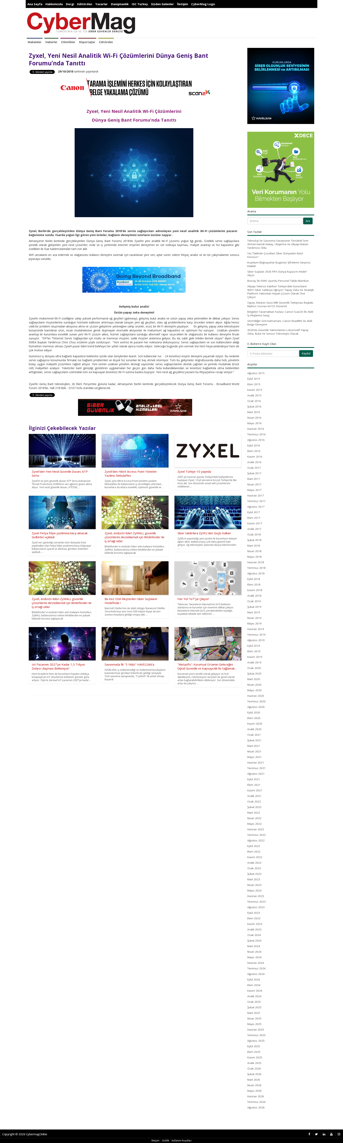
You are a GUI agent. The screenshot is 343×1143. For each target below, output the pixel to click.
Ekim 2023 (253, 918)
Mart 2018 (253, 545)
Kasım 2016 (254, 456)
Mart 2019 (253, 612)
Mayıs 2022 (254, 824)
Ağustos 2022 (256, 840)
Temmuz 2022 (256, 835)
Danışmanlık (120, 4)
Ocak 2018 (254, 534)
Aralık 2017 (254, 529)
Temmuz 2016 (256, 434)
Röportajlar (87, 42)
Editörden (84, 4)
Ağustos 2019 (256, 640)
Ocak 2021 (254, 735)
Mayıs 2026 (254, 1091)
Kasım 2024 (254, 990)
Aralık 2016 (254, 462)
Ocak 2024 (254, 935)
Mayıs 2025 (254, 1024)
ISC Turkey (140, 4)
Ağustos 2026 (256, 1107)
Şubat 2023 (254, 874)
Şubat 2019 (254, 607)
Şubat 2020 (254, 673)
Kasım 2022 (254, 857)
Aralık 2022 (254, 862)
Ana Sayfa (34, 4)
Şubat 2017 (254, 473)
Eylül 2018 (253, 579)
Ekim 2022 (253, 851)
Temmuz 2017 (256, 501)
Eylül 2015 (253, 378)
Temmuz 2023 (256, 901)
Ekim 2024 (253, 985)
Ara (308, 221)
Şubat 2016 (254, 406)
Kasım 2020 (254, 723)
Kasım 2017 (254, 523)
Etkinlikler (68, 42)
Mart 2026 (253, 1079)
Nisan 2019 (254, 618)
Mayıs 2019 (254, 623)
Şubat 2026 (254, 1074)
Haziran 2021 (255, 762)
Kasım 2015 (254, 390)
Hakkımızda (54, 4)
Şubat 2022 (254, 807)
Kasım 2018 (254, 590)
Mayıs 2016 (254, 423)
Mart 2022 (253, 812)
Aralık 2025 (254, 1063)
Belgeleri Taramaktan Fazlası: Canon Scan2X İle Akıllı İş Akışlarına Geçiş (280, 313)
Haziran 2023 (255, 896)
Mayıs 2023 (254, 890)
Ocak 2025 (254, 1002)
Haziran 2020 (255, 696)
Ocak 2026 (254, 1068)
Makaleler (34, 42)
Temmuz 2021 (256, 768)
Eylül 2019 (253, 645)
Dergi (70, 4)
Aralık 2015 (254, 395)
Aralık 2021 (254, 796)
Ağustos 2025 (256, 1040)
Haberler (51, 42)
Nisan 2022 (254, 818)
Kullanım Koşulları (182, 1140)
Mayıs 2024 (254, 957)
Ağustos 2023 (256, 907)
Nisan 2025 (254, 1018)
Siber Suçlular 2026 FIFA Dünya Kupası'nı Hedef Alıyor (276, 273)
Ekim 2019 (253, 651)
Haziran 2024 (255, 963)
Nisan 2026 (254, 1085)
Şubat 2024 (254, 940)
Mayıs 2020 (254, 690)
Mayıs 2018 (254, 556)
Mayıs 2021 (254, 757)
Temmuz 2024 (256, 968)
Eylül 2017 (253, 512)
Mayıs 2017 (254, 490)
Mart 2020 (253, 679)
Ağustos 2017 (256, 506)
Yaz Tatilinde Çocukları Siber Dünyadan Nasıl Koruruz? (275, 255)
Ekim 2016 (253, 451)
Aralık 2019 (254, 662)
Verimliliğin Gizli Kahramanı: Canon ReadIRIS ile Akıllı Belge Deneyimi (279, 322)
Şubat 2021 (254, 740)
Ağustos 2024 (256, 974)
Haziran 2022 (255, 829)
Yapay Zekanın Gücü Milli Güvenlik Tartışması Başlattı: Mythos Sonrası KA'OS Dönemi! (280, 304)
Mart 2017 (253, 479)
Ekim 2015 (253, 384)
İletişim (182, 4)
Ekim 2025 (253, 1052)
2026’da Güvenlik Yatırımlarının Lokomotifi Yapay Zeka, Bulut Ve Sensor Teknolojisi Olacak (277, 331)
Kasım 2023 (254, 924)
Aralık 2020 (254, 729)
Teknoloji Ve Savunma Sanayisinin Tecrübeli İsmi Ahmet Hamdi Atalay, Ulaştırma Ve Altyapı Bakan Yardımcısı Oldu (277, 244)
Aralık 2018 (254, 595)
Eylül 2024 (253, 979)
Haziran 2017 (255, 495)
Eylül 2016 (253, 445)
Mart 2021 (253, 746)
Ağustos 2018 (256, 573)
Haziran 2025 (255, 1029)
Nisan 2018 (254, 551)
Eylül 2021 (253, 779)
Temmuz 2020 (256, 701)
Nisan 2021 (254, 751)
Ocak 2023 (254, 868)
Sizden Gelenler (162, 4)
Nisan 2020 (254, 684)
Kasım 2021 (254, 790)
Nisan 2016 (254, 417)
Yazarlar (101, 4)
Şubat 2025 (254, 1007)
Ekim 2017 (253, 518)
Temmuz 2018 (256, 568)
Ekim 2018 (253, 584)
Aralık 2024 (254, 996)
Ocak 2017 (254, 467)
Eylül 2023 (253, 913)
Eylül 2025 (253, 1046)
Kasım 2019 (254, 657)
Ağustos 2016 (256, 440)
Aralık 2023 (254, 929)
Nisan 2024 (254, 951)
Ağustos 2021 (256, 773)
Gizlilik (165, 1140)
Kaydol (306, 353)
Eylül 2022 (253, 846)
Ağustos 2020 (256, 707)
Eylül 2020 (253, 712)
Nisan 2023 (254, 885)
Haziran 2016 (255, 429)
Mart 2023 (253, 879)
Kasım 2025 (254, 1057)
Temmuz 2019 (256, 634)
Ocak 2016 (254, 401)
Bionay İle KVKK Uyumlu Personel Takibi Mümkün (278, 281)
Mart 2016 (253, 412)
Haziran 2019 (255, 629)
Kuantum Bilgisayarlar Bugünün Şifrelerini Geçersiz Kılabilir (279, 264)
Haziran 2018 (255, 562)
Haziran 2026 (255, 1096)
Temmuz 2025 (256, 1035)
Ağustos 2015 (256, 373)
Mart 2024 (253, 946)
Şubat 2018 (254, 540)
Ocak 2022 (254, 801)
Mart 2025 (253, 1013)
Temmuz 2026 (256, 1102)
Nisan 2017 (254, 484)
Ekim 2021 (253, 785)
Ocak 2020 (254, 668)
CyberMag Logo (203, 4)
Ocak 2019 (254, 601)
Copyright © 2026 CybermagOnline (24, 1134)
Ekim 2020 (253, 718)
